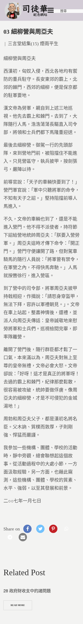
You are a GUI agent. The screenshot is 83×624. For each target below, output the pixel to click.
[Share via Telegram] (10, 537)
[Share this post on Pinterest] (53, 529)
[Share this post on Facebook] (27, 529)
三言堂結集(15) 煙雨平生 (33, 43)
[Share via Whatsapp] (66, 529)
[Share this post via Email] (23, 537)
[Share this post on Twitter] (40, 529)
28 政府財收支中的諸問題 (27, 590)
